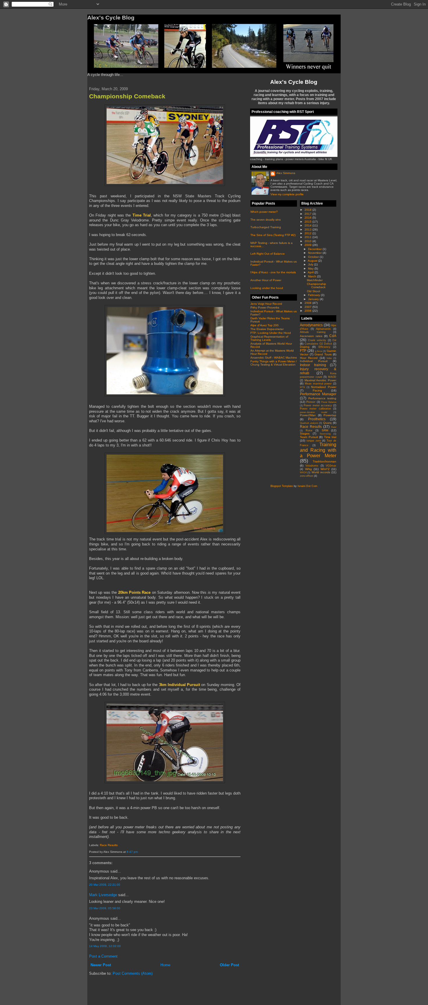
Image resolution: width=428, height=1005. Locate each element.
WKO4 (303, 472)
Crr (334, 340)
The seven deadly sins (265, 219)
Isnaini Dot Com (307, 486)
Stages (304, 433)
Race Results (109, 845)
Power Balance (328, 402)
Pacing (317, 390)
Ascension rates (311, 336)
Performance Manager (318, 394)
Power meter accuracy (318, 405)
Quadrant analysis (309, 423)
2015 (308, 221)
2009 (308, 245)
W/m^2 (325, 469)
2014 (308, 225)
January (314, 299)
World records (321, 472)
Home (165, 965)
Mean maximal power (318, 383)
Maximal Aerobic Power (320, 380)
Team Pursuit (309, 437)
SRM (325, 430)
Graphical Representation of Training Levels (269, 338)
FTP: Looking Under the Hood (270, 332)
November (315, 252)
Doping (304, 346)
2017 (308, 213)
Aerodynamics (311, 325)
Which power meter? (264, 211)
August (313, 260)
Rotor (309, 430)
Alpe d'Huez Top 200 (264, 325)
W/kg (308, 469)
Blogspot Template (281, 486)
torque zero (314, 440)
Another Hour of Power (265, 280)
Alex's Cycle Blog (293, 82)
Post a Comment (103, 956)
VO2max (331, 465)
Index (329, 358)
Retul (333, 427)
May (311, 268)
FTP (303, 350)
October (314, 256)
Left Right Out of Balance (267, 253)
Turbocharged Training (265, 227)
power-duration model (313, 412)
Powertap (329, 415)
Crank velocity (317, 340)
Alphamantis (323, 328)
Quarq (327, 422)
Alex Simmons (285, 173)
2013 (308, 229)
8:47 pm (132, 851)
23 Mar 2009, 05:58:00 (104, 908)
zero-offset (306, 475)
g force (318, 351)
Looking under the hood (266, 288)
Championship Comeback (127, 96)
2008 (308, 302)
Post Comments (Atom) (133, 973)
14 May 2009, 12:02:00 (105, 946)
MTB (302, 387)
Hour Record (309, 357)
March (312, 276)
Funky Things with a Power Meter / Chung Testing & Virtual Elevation (273, 363)
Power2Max (308, 415)
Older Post (229, 965)
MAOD (332, 376)
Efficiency (324, 346)
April (311, 272)
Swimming (325, 434)
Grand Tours (323, 354)
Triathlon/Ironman (324, 461)
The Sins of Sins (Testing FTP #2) (273, 235)
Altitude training (313, 332)
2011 (308, 237)
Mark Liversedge (103, 895)
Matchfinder (315, 280)
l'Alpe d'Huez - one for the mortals (273, 272)
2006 (308, 310)
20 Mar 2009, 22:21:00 (104, 884)
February (314, 295)
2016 (308, 217)
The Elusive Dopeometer (267, 329)
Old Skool (313, 291)
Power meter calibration (315, 408)
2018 (308, 209)
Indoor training (313, 365)
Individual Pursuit (314, 361)
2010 (308, 241)
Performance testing (322, 398)
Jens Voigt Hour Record (266, 303)
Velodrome (311, 465)
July (311, 264)
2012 (308, 233)
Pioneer (310, 401)
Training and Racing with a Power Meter (318, 450)
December (315, 249)
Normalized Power (323, 387)
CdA (332, 336)
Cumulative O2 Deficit (318, 343)
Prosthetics (317, 419)
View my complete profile (287, 194)
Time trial (330, 437)
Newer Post (101, 965)
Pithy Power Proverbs (264, 307)
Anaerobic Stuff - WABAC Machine (273, 357)
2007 (308, 307)
